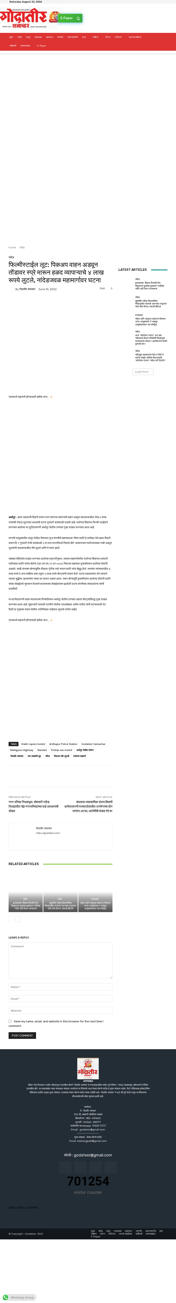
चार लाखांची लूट (34, 756)
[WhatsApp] (52, 301)
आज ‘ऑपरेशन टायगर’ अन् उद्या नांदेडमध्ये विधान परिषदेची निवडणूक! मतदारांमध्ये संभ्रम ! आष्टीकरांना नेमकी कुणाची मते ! (151, 339)
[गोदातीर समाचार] (12, 289)
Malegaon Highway (21, 750)
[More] (62, 301)
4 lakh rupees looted (33, 744)
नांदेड (22, 247)
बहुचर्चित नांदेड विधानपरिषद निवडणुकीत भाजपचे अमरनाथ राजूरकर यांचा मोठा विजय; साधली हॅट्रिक (60, 906)
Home (12, 247)
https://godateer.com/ (48, 833)
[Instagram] (80, 1167)
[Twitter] (22, 301)
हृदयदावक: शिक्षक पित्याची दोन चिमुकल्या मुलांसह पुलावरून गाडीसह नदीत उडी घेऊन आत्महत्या (25, 906)
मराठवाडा (95, 899)
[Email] (32, 301)
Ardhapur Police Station (63, 744)
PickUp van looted (61, 750)
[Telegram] (42, 301)
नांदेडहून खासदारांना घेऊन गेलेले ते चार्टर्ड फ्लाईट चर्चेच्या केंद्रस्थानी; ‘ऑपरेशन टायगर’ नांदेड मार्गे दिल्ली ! (150, 357)
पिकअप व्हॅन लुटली (61, 756)
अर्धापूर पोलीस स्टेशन (85, 750)
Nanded (42, 750)
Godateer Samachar (94, 744)
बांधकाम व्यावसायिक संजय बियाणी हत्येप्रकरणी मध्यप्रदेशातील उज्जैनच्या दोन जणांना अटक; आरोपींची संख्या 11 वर (88, 806)
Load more (142, 372)
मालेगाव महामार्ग (79, 756)
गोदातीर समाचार (27, 289)
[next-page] (18, 919)
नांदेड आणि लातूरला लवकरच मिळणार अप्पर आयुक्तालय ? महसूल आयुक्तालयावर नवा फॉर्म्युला (95, 906)
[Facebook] (13, 301)
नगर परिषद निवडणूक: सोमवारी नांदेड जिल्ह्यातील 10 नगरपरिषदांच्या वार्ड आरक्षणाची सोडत (33, 806)
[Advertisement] (88, 85)
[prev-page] (11, 919)
